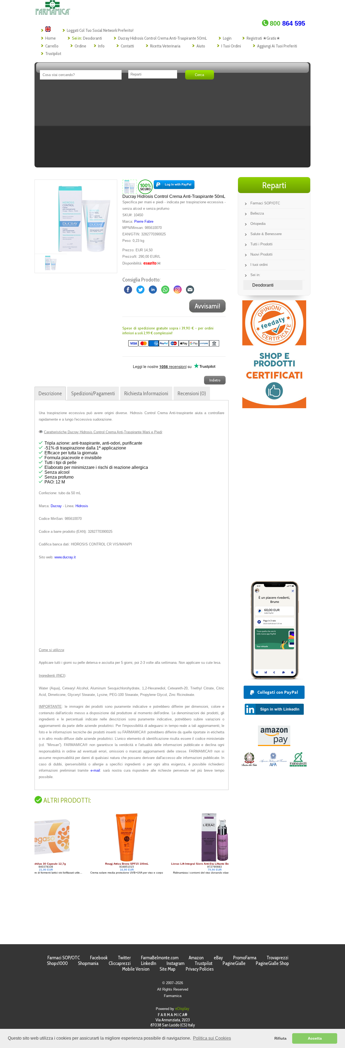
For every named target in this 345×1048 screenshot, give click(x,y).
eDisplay (182, 1008)
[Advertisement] (172, 125)
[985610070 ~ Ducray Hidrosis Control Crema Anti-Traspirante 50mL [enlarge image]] (129, 186)
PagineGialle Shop (272, 963)
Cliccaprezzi (120, 963)
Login (227, 38)
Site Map (167, 969)
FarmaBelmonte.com (159, 957)
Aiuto (200, 46)
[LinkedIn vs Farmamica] (153, 289)
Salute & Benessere (266, 234)
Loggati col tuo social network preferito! (100, 30)
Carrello (51, 46)
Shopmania (88, 963)
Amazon (196, 957)
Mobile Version (135, 969)
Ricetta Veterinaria (165, 46)
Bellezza (257, 213)
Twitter (124, 957)
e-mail (95, 770)
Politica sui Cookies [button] (212, 1038)
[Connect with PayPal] (174, 186)
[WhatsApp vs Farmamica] (165, 289)
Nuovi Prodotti (261, 254)
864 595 (287, 23)
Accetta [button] (315, 1038)
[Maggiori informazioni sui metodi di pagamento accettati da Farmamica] (170, 345)
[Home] (52, 13)
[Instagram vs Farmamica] (178, 289)
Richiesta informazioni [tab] (146, 393)
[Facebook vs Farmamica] (128, 289)
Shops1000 (57, 963)
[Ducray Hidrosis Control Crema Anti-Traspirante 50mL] (84, 217)
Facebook (99, 957)
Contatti (127, 46)
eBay (218, 957)
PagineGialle (234, 963)
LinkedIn (148, 963)
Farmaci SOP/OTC (265, 203)
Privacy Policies (200, 969)
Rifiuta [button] (280, 1038)
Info (101, 46)
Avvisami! (207, 306)
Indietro (214, 380)
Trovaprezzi (277, 957)
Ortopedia (257, 224)
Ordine (80, 46)
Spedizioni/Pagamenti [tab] (93, 393)
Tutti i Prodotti (261, 244)
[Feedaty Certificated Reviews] (274, 406)
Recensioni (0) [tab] (192, 393)
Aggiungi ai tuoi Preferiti (277, 46)
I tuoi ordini (231, 46)
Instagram (175, 963)
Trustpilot (53, 53)
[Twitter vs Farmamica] (140, 289)
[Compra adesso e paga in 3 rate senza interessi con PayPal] (274, 678)
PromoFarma (244, 957)
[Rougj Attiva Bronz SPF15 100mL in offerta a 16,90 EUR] (74, 860)
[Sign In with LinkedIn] (274, 713)
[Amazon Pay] (274, 744)
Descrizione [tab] (50, 393)
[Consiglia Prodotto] (190, 289)
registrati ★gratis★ (263, 38)
